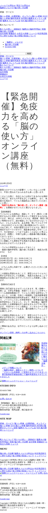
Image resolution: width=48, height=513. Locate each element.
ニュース (33, 33)
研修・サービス (7, 56)
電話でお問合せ (23, 6)
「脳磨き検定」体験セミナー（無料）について (22, 370)
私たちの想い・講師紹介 (11, 29)
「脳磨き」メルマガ (14, 42)
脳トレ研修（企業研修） (11, 16)
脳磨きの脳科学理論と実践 (34, 29)
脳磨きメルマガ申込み (24, 453)
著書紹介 (12, 33)
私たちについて (7, 65)
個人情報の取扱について (25, 36)
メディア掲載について (12, 368)
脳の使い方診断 (7, 31)
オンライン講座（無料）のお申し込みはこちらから (22, 333)
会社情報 (4, 33)
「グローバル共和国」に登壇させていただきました (24, 372)
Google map (5, 414)
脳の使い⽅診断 (21, 8)
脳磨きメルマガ (7, 8)
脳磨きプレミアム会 (11, 21)
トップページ (40, 456)
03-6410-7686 (10, 47)
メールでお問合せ (8, 6)
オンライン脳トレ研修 (32, 16)
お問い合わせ (6, 399)
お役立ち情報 (23, 33)
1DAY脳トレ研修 (17, 426)
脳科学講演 (15, 18)
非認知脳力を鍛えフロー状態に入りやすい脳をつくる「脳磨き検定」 (44, 354)
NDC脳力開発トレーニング (33, 21)
